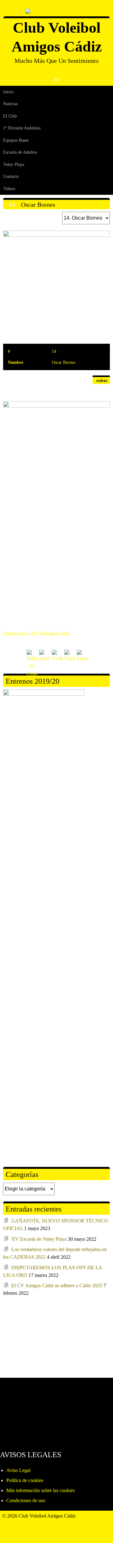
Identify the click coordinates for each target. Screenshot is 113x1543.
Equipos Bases (16, 140)
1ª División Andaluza (21, 128)
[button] (101, 379)
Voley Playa (13, 164)
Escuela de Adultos (20, 152)
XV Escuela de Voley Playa (39, 1239)
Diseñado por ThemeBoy (27, 1523)
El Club (10, 116)
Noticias (10, 103)
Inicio (8, 92)
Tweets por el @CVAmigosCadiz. (37, 633)
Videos (9, 188)
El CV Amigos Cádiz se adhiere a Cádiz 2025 (56, 1285)
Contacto (11, 176)
